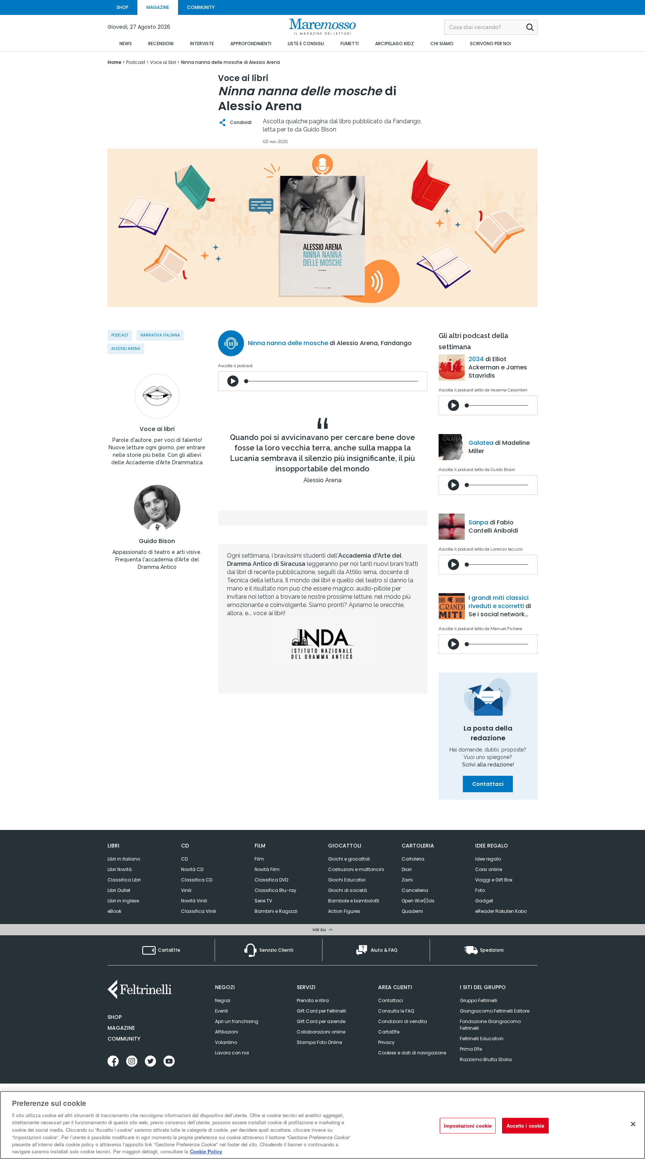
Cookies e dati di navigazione (412, 1053)
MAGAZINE (157, 7)
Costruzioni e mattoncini (356, 869)
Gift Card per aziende (321, 1021)
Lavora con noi (232, 1053)
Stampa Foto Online (319, 1042)
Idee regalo (488, 859)
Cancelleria (415, 890)
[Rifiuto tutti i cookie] (633, 1124)
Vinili (186, 890)
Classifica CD (196, 880)
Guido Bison (157, 541)
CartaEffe (388, 1032)
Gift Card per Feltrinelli (321, 1011)
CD (184, 859)
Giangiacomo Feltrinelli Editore (494, 1011)
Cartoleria (413, 859)
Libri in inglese (123, 901)
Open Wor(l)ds (418, 901)
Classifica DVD (271, 880)
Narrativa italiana (160, 335)
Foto (480, 890)
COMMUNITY (201, 7)
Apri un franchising (236, 1021)
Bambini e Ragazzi (276, 911)
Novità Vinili (194, 901)
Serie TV (263, 901)
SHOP (122, 7)
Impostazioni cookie (468, 1125)
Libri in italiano (124, 859)
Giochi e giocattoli (349, 859)
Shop (115, 1017)
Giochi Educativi (346, 880)
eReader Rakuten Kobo (501, 911)
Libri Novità (120, 869)
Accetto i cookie (525, 1125)
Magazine (121, 1028)
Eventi (221, 1011)
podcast (119, 335)
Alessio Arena (125, 348)
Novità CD (192, 869)
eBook (114, 911)
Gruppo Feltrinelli (478, 1000)
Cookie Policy (206, 1151)
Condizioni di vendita (402, 1021)
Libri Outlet (119, 890)
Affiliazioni (226, 1032)
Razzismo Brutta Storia (486, 1059)
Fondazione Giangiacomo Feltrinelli (490, 1024)
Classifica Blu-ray (275, 890)
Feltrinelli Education (482, 1038)
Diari (407, 869)
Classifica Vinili (198, 911)
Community (124, 1038)
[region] (322, 1125)
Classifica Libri (124, 880)
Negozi (222, 1000)
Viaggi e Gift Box (493, 880)
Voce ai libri (157, 429)
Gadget (484, 901)
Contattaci (488, 784)
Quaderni (412, 911)
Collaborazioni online (321, 1032)
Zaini (407, 880)
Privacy (386, 1042)
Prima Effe (471, 1049)
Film (259, 859)
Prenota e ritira (313, 1000)
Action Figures (344, 911)
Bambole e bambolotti (353, 901)
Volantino (226, 1042)
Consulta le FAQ (396, 1011)
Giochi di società (347, 890)
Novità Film (267, 869)
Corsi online (488, 869)
